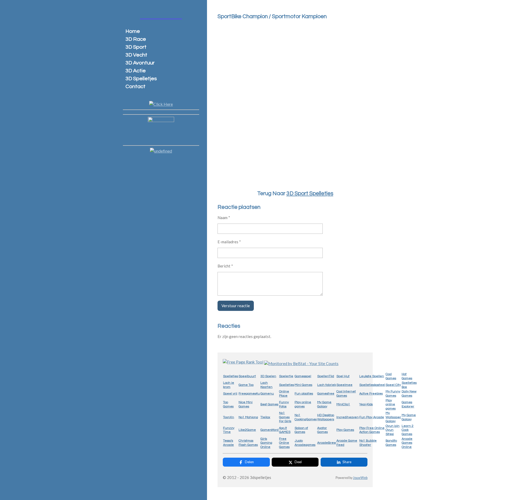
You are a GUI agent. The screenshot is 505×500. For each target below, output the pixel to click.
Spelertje (286, 376)
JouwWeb (360, 478)
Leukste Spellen (371, 376)
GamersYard (269, 430)
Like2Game (247, 430)
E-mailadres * (229, 241)
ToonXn (228, 417)
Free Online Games (284, 443)
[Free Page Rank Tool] (243, 362)
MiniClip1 (343, 404)
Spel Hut (343, 376)
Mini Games (303, 385)
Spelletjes (230, 376)
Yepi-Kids (366, 404)
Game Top (246, 385)
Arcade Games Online (407, 443)
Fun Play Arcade (371, 417)
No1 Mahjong (248, 417)
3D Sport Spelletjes (309, 193)
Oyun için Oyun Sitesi (393, 430)
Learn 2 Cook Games (407, 430)
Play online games (391, 404)
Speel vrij (230, 393)
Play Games (345, 430)
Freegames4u (249, 393)
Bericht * (225, 266)
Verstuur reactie (235, 305)
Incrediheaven (347, 417)
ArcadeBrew (326, 443)
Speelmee (344, 385)
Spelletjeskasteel (372, 385)
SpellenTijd (325, 376)
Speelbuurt (247, 376)
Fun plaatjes (304, 393)
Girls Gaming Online (266, 443)
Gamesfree (325, 393)
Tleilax (265, 417)
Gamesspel (303, 376)
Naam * (224, 217)
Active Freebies (371, 393)
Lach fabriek (326, 385)
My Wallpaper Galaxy (393, 417)
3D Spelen (268, 376)
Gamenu (267, 393)
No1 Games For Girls (285, 417)
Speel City (393, 385)
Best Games (269, 404)
